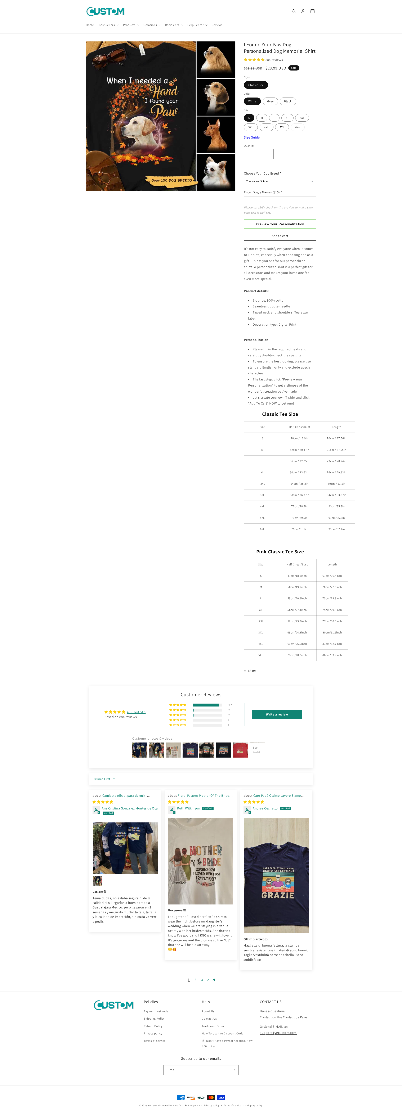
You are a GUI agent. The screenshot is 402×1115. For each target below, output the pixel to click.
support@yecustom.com (278, 1032)
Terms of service (155, 1041)
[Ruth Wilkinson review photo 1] (200, 861)
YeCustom (153, 1105)
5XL (282, 127)
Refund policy (192, 1105)
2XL (302, 118)
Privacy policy (153, 1033)
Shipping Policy (154, 1018)
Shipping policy (254, 1105)
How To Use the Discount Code (223, 1033)
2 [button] (195, 980)
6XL (300, 128)
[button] (108, 25)
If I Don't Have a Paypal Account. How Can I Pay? (227, 1043)
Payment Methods (156, 1011)
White (252, 101)
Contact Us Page (295, 1017)
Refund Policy (153, 1026)
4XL (266, 127)
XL (287, 118)
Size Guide (252, 137)
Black (288, 101)
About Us (208, 1011)
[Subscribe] (233, 1070)
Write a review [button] (277, 714)
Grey (270, 101)
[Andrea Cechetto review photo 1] (276, 876)
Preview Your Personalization (280, 224)
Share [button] (252, 670)
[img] (103, 802)
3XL (250, 127)
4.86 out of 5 (136, 712)
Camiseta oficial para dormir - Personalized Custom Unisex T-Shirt (120, 797)
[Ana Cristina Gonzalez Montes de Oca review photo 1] (125, 848)
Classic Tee (256, 85)
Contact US (209, 1018)
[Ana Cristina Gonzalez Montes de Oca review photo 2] (98, 881)
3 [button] (202, 980)
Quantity (249, 146)
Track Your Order (213, 1026)
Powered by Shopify (170, 1105)
